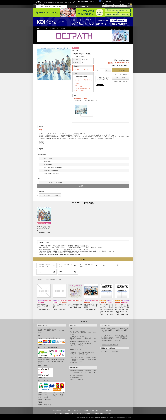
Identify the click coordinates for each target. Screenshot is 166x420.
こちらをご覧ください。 (112, 351)
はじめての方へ (73, 410)
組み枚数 (75, 62)
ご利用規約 (108, 413)
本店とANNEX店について (83, 6)
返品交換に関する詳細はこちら (110, 345)
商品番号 (75, 59)
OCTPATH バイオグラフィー (118, 29)
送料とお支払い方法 (83, 410)
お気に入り (123, 4)
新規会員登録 (56, 410)
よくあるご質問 (118, 1)
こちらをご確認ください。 (49, 329)
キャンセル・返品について (122, 74)
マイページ (116, 4)
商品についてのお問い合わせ (122, 81)
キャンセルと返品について (96, 410)
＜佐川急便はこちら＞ (77, 377)
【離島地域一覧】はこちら (77, 336)
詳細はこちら (73, 362)
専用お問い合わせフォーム (112, 338)
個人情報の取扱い (86, 413)
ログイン (107, 4)
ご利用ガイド (108, 1)
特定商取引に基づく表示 (98, 413)
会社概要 (76, 413)
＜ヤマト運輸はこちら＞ (78, 375)
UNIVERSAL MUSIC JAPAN (64, 413)
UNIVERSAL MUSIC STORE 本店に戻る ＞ (51, 6)
